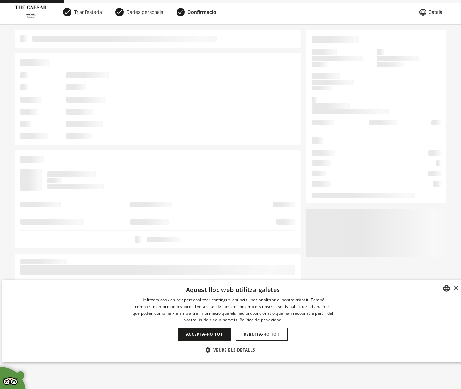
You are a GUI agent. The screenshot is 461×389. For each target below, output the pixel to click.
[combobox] (446, 288)
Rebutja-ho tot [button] (262, 334)
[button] (232, 350)
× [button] (455, 288)
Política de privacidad (261, 320)
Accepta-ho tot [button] (204, 334)
